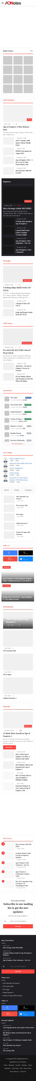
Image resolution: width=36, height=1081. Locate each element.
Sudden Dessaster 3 (16, 412)
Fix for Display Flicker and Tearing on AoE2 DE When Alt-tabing (24, 379)
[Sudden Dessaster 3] (9, 526)
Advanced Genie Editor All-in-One (21, 463)
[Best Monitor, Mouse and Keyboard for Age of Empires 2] (8, 765)
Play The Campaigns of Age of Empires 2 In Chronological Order (24, 883)
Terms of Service (14, 1071)
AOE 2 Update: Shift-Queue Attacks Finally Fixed (23, 143)
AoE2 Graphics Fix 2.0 (17, 458)
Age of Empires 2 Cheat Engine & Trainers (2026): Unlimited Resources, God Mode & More (17, 581)
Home (5, 1065)
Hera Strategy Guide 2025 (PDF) (17, 208)
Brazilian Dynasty (15, 433)
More (31, 51)
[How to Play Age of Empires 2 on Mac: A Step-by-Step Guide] (8, 754)
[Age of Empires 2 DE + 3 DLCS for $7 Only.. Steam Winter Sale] (8, 160)
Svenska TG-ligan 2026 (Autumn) (17, 419)
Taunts (30, 1065)
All (21, 100)
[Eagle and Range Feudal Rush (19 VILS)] (8, 312)
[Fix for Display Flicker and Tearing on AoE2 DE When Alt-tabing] (8, 377)
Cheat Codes (15, 1068)
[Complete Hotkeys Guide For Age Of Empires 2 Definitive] (8, 856)
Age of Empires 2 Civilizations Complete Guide (22, 874)
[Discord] (29, 400)
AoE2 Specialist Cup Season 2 (11, 983)
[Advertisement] (18, 28)
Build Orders (8, 51)
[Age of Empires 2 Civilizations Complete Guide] (8, 874)
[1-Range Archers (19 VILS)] (8, 304)
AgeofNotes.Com (14, 1062)
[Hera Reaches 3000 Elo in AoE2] (8, 171)
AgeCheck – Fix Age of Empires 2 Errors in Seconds (23, 368)
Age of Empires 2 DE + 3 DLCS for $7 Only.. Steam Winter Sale (24, 162)
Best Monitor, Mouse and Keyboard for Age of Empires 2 (24, 767)
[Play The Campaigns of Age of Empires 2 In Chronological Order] (8, 884)
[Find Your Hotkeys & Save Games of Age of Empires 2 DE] (8, 786)
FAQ (21, 1068)
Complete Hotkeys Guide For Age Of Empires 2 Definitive (23, 855)
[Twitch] (31, 400)
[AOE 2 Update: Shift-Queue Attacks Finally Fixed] (8, 141)
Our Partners (23, 1062)
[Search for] (33, 4)
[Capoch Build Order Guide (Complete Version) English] (8, 230)
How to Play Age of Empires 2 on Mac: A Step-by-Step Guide (23, 756)
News (24, 100)
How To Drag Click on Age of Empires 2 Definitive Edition (23, 778)
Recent (6, 490)
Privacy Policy (28, 1068)
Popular (16, 490)
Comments (28, 490)
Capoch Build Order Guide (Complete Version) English (23, 233)
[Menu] (3, 4)
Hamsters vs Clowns (16, 426)
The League (13, 397)
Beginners (23, 181)
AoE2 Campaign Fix (16, 468)
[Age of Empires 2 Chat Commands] (8, 250)
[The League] (9, 517)
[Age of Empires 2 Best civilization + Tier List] (8, 241)
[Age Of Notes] (13, 3)
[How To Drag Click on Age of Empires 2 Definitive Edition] (8, 776)
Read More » (9, 747)
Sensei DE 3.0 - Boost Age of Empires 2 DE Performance (19, 479)
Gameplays (7, 567)
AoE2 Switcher (14, 473)
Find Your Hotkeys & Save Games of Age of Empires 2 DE (23, 788)
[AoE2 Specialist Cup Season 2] (9, 499)
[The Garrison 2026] (9, 508)
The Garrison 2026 (16, 405)
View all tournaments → (18, 443)
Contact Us (23, 1071)
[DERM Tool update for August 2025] (8, 151)
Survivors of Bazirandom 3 (18, 440)
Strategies (24, 1065)
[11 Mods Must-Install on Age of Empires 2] (8, 222)
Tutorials (24, 706)
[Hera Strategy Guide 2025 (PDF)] (8, 847)
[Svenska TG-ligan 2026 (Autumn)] (9, 535)
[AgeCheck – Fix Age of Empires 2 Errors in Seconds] (8, 366)
